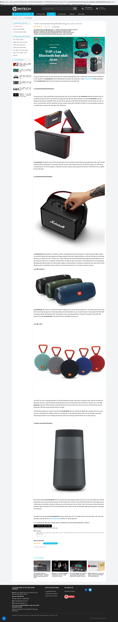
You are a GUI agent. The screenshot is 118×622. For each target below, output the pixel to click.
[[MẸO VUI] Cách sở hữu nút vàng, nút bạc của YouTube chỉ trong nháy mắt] (96, 566)
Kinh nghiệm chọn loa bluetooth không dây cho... (25, 89)
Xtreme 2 (87, 522)
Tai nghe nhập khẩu (44, 615)
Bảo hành (81, 14)
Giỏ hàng (101, 7)
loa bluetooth (40, 522)
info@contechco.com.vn (22, 601)
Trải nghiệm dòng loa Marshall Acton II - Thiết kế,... (25, 83)
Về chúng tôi (68, 587)
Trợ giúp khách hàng (50, 591)
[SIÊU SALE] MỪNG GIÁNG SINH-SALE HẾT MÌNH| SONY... (25, 64)
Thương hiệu (40, 14)
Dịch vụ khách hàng (52, 587)
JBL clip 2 (47, 522)
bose (67, 522)
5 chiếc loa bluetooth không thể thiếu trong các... (25, 70)
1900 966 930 (88, 7)
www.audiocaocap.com (21, 603)
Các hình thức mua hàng (20, 50)
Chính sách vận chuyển (20, 42)
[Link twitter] (90, 590)
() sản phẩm (102, 9)
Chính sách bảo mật (19, 45)
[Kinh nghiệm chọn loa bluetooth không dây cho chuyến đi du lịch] (16, 90)
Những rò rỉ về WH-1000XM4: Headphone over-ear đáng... (25, 95)
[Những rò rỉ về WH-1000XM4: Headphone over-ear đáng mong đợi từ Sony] (60, 566)
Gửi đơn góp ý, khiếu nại (51, 593)
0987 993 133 (17, 598)
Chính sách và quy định (51, 595)
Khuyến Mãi (62, 14)
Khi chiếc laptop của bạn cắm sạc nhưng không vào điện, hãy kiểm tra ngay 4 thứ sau (78, 575)
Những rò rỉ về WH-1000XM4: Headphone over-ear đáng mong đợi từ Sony (60, 575)
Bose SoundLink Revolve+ (77, 522)
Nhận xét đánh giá (39, 540)
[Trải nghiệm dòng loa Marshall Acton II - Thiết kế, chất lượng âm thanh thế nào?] (42, 566)
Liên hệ (72, 14)
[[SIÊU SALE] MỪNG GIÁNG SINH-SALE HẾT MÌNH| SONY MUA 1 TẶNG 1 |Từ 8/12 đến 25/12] (16, 65)
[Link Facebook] (86, 590)
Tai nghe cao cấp (53, 615)
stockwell (63, 522)
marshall (53, 522)
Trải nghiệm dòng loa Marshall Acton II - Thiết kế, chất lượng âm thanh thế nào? (56, 29)
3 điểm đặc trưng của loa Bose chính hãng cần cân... (25, 77)
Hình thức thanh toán (20, 52)
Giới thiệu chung (18, 39)
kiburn (58, 522)
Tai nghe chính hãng (34, 615)
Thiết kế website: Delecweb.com (98, 618)
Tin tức (51, 14)
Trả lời (37, 536)
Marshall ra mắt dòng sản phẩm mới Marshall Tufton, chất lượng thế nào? (54, 32)
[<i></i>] (72, 596)
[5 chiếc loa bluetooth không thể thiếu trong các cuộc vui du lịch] (16, 71)
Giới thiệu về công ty (69, 591)
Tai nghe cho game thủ (23, 615)
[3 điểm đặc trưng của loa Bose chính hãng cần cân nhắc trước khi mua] (16, 77)
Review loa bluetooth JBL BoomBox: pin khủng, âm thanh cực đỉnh (52, 31)
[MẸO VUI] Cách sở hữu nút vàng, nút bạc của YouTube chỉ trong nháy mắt (96, 575)
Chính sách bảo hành (19, 47)
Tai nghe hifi (15, 615)
